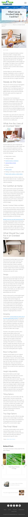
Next (25, 465)
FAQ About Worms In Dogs (14, 467)
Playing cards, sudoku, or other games (14, 174)
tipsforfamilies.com (13, 514)
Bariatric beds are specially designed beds (13, 219)
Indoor (10, 439)
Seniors (13, 439)
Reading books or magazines (11, 160)
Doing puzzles (8, 169)
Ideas (8, 439)
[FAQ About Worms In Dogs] (14, 459)
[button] (25, 2)
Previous (2, 465)
